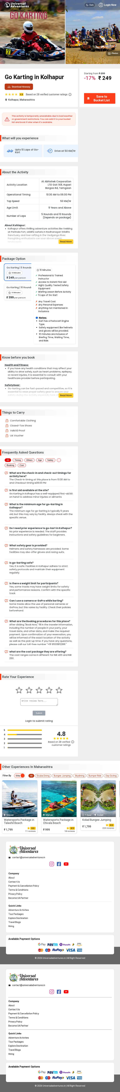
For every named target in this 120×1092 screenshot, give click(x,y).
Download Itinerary (21, 87)
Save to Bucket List (102, 98)
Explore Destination (18, 918)
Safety (50, 460)
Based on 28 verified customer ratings (47, 94)
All (8, 460)
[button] (70, 94)
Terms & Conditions (18, 890)
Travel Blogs (14, 922)
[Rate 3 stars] (39, 690)
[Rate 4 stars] (49, 690)
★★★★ (14, 94)
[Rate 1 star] (19, 690)
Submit (39, 713)
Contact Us (14, 882)
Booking (10, 465)
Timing (18, 460)
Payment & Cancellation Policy (23, 886)
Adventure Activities (18, 910)
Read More (66, 241)
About (11, 877)
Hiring (11, 926)
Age (40, 460)
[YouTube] (66, 864)
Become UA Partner (18, 898)
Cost (22, 465)
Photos (115, 53)
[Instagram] (51, 864)
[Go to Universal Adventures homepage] (16, 5)
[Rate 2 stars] (29, 690)
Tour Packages (16, 914)
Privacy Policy (15, 894)
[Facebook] (59, 864)
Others (29, 460)
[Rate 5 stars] (59, 690)
